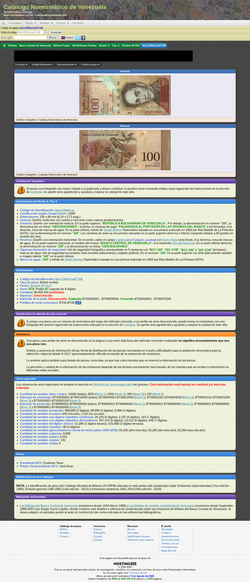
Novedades (167, 529)
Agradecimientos (170, 536)
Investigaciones (169, 547)
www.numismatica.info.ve (18, 15)
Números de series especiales (113, 384)
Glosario (98, 536)
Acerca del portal (170, 540)
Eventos (98, 540)
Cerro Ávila (169, 239)
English (70, 37)
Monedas (45, 23)
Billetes (30, 23)
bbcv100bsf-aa (64, 210)
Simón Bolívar (113, 230)
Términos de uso (170, 543)
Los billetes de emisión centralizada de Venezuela (161, 505)
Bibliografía (99, 532)
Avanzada (56, 32)
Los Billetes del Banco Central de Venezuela (49, 505)
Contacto (36, 192)
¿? (78, 302)
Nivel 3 (138, 394)
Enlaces (98, 529)
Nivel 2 (120, 394)
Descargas (133, 532)
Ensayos (61, 23)
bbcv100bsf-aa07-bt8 (69, 279)
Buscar (131, 529)
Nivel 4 (158, 394)
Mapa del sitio (168, 550)
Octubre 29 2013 (41, 285)
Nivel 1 (100, 394)
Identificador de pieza (138, 536)
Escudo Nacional (184, 243)
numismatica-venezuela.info (51, 15)
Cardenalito (123, 239)
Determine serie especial (140, 540)
